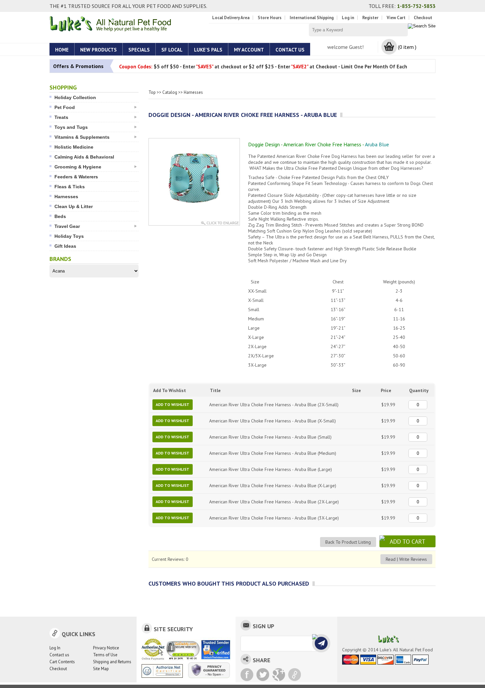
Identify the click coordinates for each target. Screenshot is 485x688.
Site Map (101, 668)
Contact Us (290, 50)
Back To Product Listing (348, 542)
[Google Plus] (278, 674)
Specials (139, 50)
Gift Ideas (65, 246)
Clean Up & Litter (73, 206)
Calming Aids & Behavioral (84, 157)
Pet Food (64, 107)
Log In (54, 648)
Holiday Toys (69, 236)
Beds (60, 216)
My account (249, 50)
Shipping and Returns (112, 662)
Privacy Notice (106, 648)
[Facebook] (247, 674)
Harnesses (66, 196)
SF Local (171, 50)
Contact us (59, 655)
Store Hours (269, 18)
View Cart (396, 18)
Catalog (169, 92)
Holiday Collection (75, 97)
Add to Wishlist (172, 404)
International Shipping (312, 18)
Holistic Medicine (73, 147)
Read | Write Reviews (406, 559)
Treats (61, 117)
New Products (98, 50)
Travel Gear (67, 226)
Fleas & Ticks (69, 186)
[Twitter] (262, 674)
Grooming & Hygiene (77, 166)
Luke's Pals (208, 50)
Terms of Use (105, 655)
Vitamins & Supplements (82, 137)
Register (370, 18)
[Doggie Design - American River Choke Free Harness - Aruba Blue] (194, 206)
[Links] (294, 674)
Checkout (423, 18)
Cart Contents (62, 662)
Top (152, 92)
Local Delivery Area (230, 18)
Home (62, 50)
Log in (348, 18)
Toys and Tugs (71, 127)
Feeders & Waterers (76, 176)
